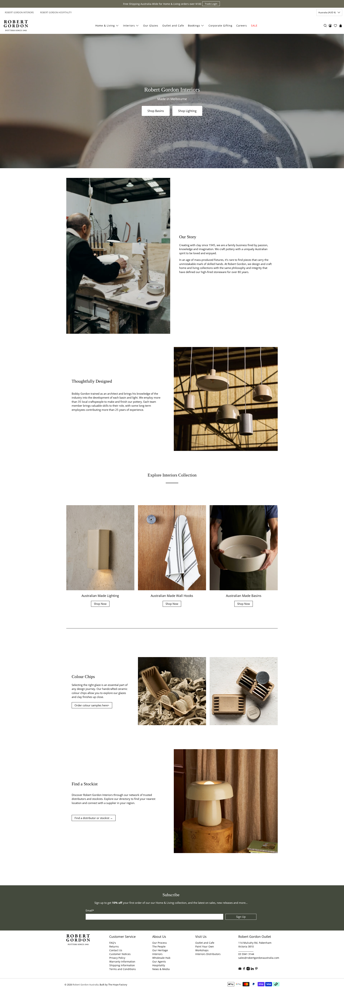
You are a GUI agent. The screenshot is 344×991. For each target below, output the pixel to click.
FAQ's (112, 942)
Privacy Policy (117, 957)
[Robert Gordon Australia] (16, 25)
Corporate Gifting (220, 25)
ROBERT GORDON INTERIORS (19, 12)
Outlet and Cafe (173, 25)
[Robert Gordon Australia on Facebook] (244, 969)
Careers (241, 25)
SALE (254, 25)
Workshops (202, 950)
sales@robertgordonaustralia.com (258, 957)
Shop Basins (155, 111)
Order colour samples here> (92, 705)
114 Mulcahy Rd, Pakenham (254, 942)
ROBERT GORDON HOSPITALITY (56, 12)
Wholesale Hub (161, 957)
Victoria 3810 (246, 946)
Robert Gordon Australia (86, 984)
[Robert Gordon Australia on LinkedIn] (252, 969)
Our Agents (159, 961)
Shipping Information (122, 965)
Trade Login (211, 3)
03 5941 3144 (246, 954)
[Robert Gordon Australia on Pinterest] (256, 969)
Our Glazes (150, 25)
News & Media (161, 969)
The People (159, 946)
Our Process (159, 942)
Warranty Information (122, 961)
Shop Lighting (187, 111)
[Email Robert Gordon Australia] (240, 969)
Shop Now (100, 603)
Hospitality (158, 965)
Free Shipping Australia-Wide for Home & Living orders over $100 (162, 4)
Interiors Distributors (208, 954)
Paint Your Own (204, 946)
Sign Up (241, 916)
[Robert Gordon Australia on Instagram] (248, 969)
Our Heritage (160, 950)
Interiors (129, 25)
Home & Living (105, 25)
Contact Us (115, 950)
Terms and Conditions (122, 969)
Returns (114, 946)
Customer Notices (120, 954)
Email (90, 910)
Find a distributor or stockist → (94, 818)
